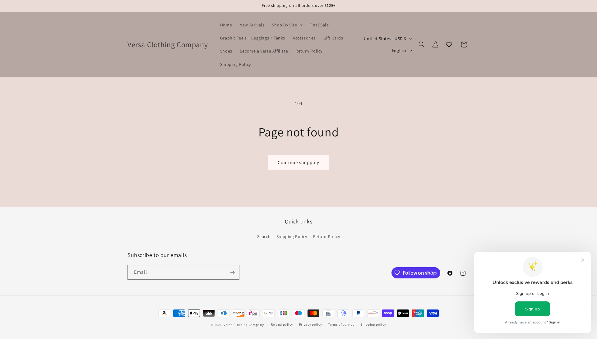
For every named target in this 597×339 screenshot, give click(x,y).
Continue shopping (299, 162)
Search (264, 236)
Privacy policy (310, 324)
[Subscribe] (232, 272)
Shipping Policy (291, 236)
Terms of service (341, 324)
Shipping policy (373, 324)
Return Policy (326, 236)
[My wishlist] (449, 44)
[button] (286, 24)
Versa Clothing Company (244, 325)
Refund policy (282, 324)
